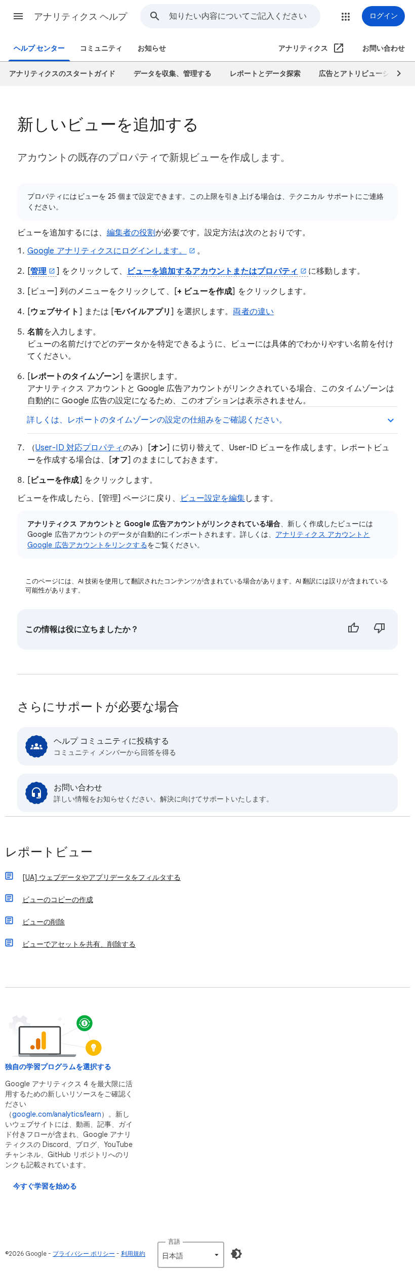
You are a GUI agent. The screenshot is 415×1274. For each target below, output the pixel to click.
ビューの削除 (43, 921)
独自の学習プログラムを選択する (58, 1067)
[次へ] (394, 74)
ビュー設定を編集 (212, 498)
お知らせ (152, 48)
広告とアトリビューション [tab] (361, 73)
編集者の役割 (131, 233)
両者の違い (253, 312)
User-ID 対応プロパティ (79, 448)
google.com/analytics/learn (56, 1114)
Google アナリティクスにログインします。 (107, 251)
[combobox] (244, 16)
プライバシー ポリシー (84, 1253)
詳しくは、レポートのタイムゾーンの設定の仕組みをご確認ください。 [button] (157, 420)
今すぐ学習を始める (45, 1186)
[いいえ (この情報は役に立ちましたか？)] (379, 629)
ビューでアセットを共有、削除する (79, 944)
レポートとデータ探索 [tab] (265, 73)
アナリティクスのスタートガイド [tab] (62, 73)
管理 (38, 271)
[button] (18, 16)
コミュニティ (101, 48)
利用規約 (133, 1253)
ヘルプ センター (39, 48)
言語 (174, 1241)
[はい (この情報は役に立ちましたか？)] (353, 629)
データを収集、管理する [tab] (173, 73)
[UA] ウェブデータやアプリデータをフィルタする (101, 877)
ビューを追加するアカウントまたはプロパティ (212, 271)
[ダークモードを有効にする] (236, 1254)
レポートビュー (49, 853)
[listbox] (190, 1255)
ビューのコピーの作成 (57, 899)
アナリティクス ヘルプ (80, 16)
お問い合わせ (383, 48)
